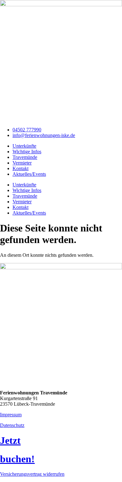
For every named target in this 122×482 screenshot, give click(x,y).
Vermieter (22, 162)
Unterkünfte (24, 146)
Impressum (11, 414)
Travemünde (25, 157)
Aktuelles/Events (29, 174)
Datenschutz (12, 425)
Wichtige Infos (27, 151)
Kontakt (20, 168)
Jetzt (10, 440)
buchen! (17, 458)
